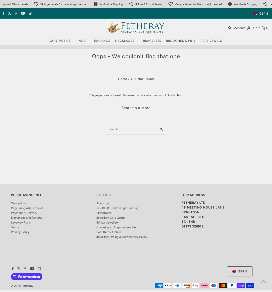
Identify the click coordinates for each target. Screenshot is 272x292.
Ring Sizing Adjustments (27, 208)
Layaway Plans (21, 222)
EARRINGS (102, 41)
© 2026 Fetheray (22, 286)
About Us (102, 203)
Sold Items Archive (108, 232)
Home (122, 79)
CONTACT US (60, 41)
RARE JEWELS (211, 41)
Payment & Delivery (24, 213)
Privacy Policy (20, 232)
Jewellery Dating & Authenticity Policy (121, 237)
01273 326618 (193, 226)
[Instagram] (29, 14)
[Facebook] (3, 14)
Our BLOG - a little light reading (117, 208)
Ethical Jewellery (107, 222)
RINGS (80, 41)
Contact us (18, 203)
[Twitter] (9, 14)
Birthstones (104, 213)
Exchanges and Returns (26, 217)
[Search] (229, 28)
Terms (15, 227)
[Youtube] (22, 14)
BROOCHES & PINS (181, 41)
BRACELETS (152, 41)
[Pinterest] (15, 14)
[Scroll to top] (263, 281)
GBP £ (263, 13)
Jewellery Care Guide (110, 217)
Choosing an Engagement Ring (117, 227)
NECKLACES (124, 41)
